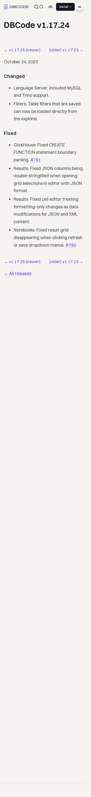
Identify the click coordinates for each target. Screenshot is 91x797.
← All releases (18, 273)
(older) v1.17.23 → (66, 49)
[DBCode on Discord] (50, 7)
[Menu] (79, 7)
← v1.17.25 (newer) (22, 49)
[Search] (36, 7)
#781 (35, 160)
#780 (71, 245)
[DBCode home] (16, 6)
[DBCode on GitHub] (41, 7)
